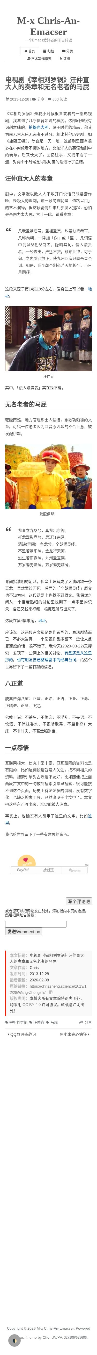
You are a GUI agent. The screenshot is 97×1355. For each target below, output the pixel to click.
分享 (40, 99)
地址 (42, 620)
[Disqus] (48, 1110)
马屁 (53, 1022)
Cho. (46, 1337)
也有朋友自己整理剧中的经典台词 (46, 660)
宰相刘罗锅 (18, 1022)
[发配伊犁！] (48, 476)
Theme (30, 1337)
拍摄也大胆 (38, 127)
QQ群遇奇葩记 (23, 1034)
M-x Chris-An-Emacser (48, 26)
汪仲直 (38, 1022)
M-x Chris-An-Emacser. (56, 1328)
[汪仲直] (48, 338)
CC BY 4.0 (32, 1005)
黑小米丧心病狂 (73, 1034)
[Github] (86, 865)
